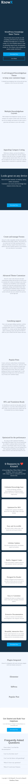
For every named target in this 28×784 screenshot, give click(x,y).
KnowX (13, 778)
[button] (14, 748)
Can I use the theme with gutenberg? (14, 758)
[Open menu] (25, 2)
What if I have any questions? (12, 762)
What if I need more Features (12, 767)
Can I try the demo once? (11, 754)
